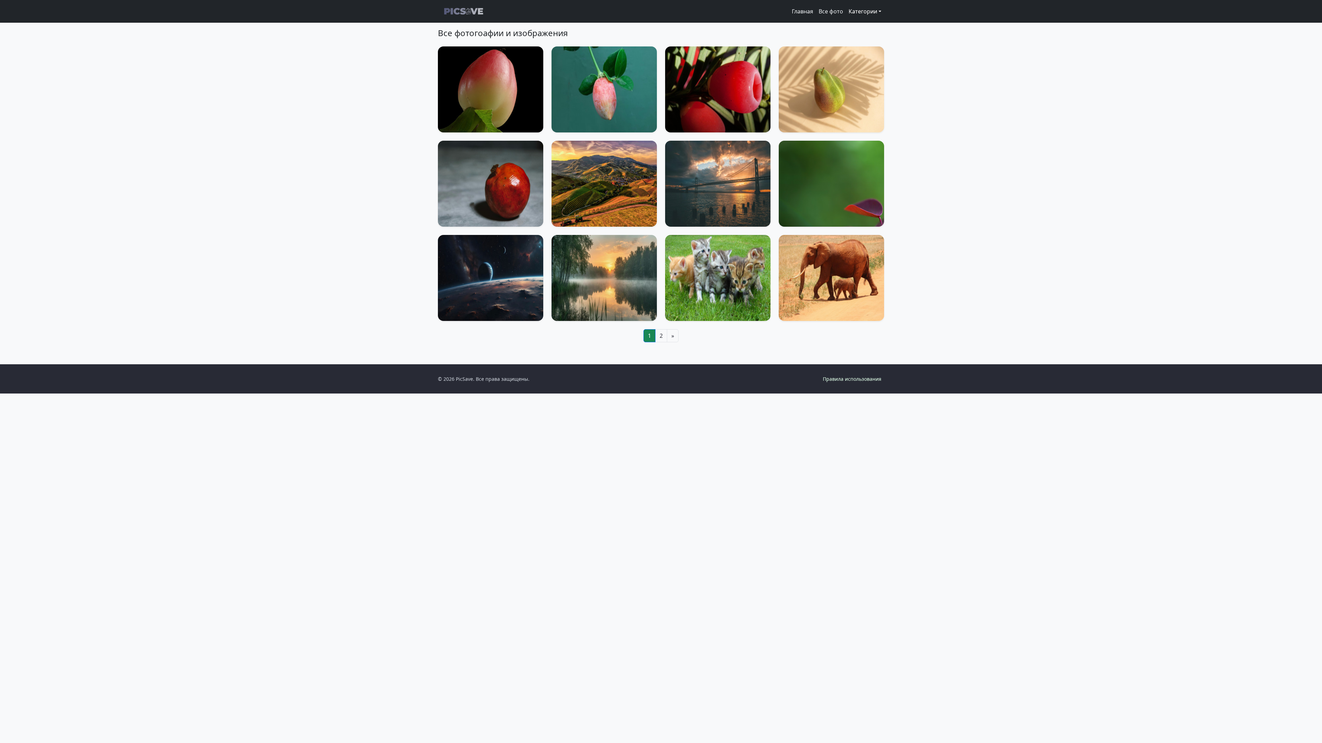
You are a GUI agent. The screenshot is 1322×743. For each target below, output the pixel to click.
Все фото (831, 11)
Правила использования (852, 379)
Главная (802, 11)
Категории (863, 11)
